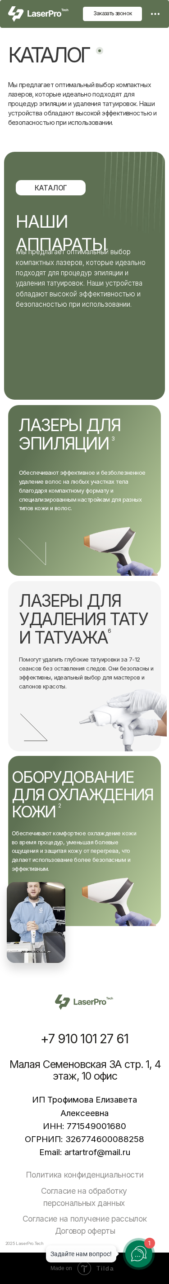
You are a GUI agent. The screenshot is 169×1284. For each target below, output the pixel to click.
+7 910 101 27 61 (84, 1039)
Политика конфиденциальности (85, 1174)
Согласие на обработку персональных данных (84, 1197)
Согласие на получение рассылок (84, 1218)
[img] (155, 14)
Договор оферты (85, 1230)
